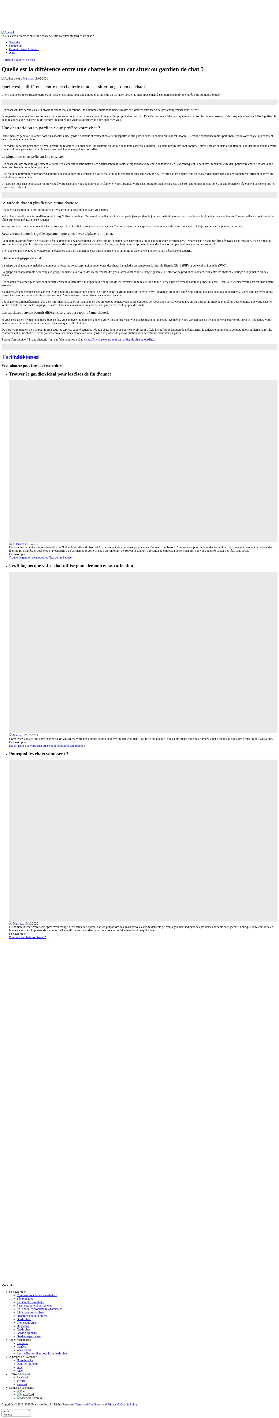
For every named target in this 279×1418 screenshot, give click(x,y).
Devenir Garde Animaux (24, 49)
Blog (20, 1367)
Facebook (22, 1377)
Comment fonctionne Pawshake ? (37, 1295)
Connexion (15, 45)
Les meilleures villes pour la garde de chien (42, 1353)
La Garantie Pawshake (30, 1302)
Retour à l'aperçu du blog (20, 59)
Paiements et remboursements (34, 1305)
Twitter (21, 1380)
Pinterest (22, 1384)
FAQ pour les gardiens (30, 1312)
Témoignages (25, 1298)
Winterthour (24, 1350)
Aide (12, 52)
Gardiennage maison (29, 1336)
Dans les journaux (27, 1363)
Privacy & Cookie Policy (122, 1404)
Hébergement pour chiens (32, 1315)
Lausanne (22, 1343)
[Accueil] (8, 32)
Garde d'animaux (27, 1332)
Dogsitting (23, 1326)
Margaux (28, 78)
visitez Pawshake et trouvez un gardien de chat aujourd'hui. (119, 339)
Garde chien (24, 1319)
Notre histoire (25, 1360)
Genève (21, 1346)
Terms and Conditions (88, 1404)
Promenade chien (27, 1322)
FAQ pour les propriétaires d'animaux (39, 1309)
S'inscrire (14, 42)
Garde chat (23, 1329)
